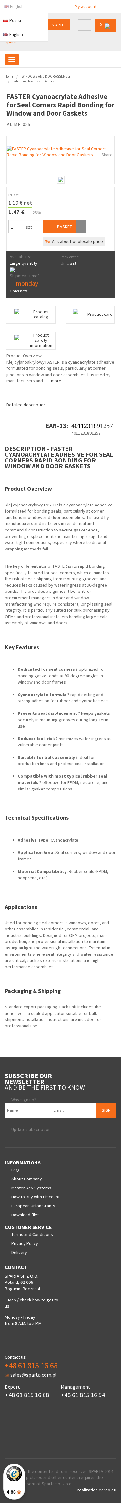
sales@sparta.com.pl (33, 1374)
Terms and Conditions (32, 1234)
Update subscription (31, 1129)
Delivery (19, 1252)
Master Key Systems (31, 1188)
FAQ (15, 1170)
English (17, 6)
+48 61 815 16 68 (31, 1365)
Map (12, 1300)
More (56, 381)
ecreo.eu (107, 1490)
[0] (105, 30)
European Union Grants (33, 1206)
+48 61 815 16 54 (83, 1395)
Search (58, 24)
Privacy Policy (24, 1243)
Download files (25, 1215)
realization (88, 1490)
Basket (64, 226)
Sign (106, 1110)
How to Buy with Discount (35, 1197)
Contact (55, 5)
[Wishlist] (81, 226)
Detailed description (26, 405)
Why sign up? (23, 1099)
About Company (26, 1179)
